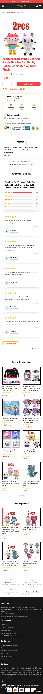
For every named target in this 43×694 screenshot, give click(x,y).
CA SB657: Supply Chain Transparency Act (14, 636)
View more (21, 495)
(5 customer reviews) (17, 74)
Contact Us (4, 653)
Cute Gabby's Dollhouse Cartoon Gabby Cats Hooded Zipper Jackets (11, 388)
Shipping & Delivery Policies (9, 645)
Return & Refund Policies (9, 650)
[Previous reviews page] (29, 348)
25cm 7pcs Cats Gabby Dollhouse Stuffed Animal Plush (30, 563)
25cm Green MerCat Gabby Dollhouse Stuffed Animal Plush (31, 484)
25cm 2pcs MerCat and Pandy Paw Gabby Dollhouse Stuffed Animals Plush (11, 563)
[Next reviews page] (39, 348)
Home (3, 12)
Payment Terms (6, 648)
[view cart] (40, 6)
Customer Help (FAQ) (7, 656)
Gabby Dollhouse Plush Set (16, 12)
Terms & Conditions (7, 627)
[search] (37, 6)
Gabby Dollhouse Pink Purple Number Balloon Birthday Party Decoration (31, 420)
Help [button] (39, 691)
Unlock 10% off (4, 685)
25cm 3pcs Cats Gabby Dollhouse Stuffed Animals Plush (31, 452)
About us (4, 625)
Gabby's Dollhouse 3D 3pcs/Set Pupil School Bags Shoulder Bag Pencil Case (31, 388)
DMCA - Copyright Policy (8, 633)
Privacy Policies (6, 630)
